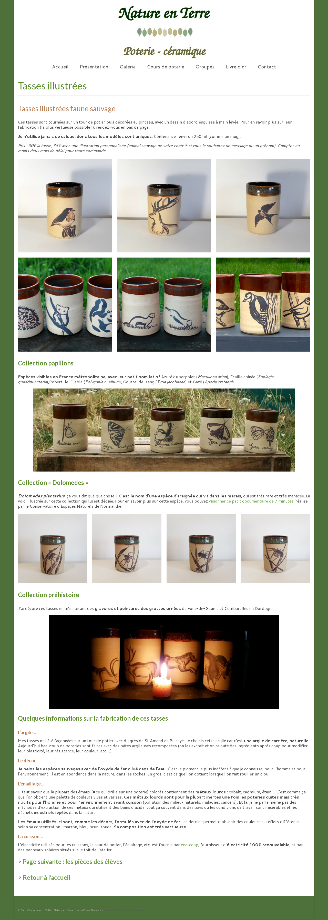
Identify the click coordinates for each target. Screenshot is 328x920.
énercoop (189, 844)
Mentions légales (132, 910)
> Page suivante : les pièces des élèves (70, 861)
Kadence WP (111, 910)
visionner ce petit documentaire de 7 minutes (251, 501)
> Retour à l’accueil (44, 877)
